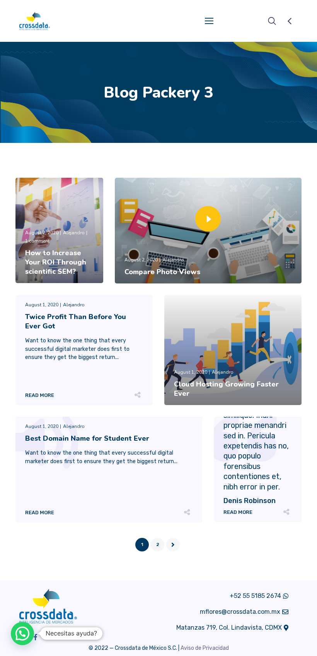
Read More (39, 281)
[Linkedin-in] (49, 637)
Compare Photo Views (162, 271)
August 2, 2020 (41, 233)
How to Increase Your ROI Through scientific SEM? (55, 262)
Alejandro (74, 233)
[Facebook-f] (35, 637)
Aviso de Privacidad (205, 648)
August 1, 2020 (41, 305)
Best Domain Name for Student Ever (87, 438)
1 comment (37, 241)
